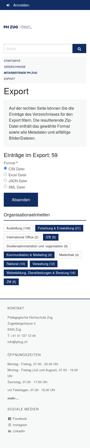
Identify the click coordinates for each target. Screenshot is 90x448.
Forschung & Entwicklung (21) (59, 228)
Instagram (20, 424)
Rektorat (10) (15, 263)
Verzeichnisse (15, 67)
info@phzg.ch (18, 341)
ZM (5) (11, 281)
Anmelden (21, 4)
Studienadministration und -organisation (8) (37, 246)
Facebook (20, 418)
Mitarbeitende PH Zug (20, 73)
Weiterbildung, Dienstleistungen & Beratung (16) (40, 272)
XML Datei (16, 186)
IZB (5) (51, 237)
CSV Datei (16, 168)
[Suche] (79, 48)
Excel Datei (17, 174)
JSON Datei (17, 180)
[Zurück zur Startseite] (45, 27)
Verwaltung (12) (43, 263)
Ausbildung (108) (18, 228)
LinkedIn (19, 431)
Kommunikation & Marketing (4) (29, 254)
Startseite (12, 61)
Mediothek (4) (69, 254)
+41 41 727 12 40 (23, 335)
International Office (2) (22, 237)
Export (9, 79)
